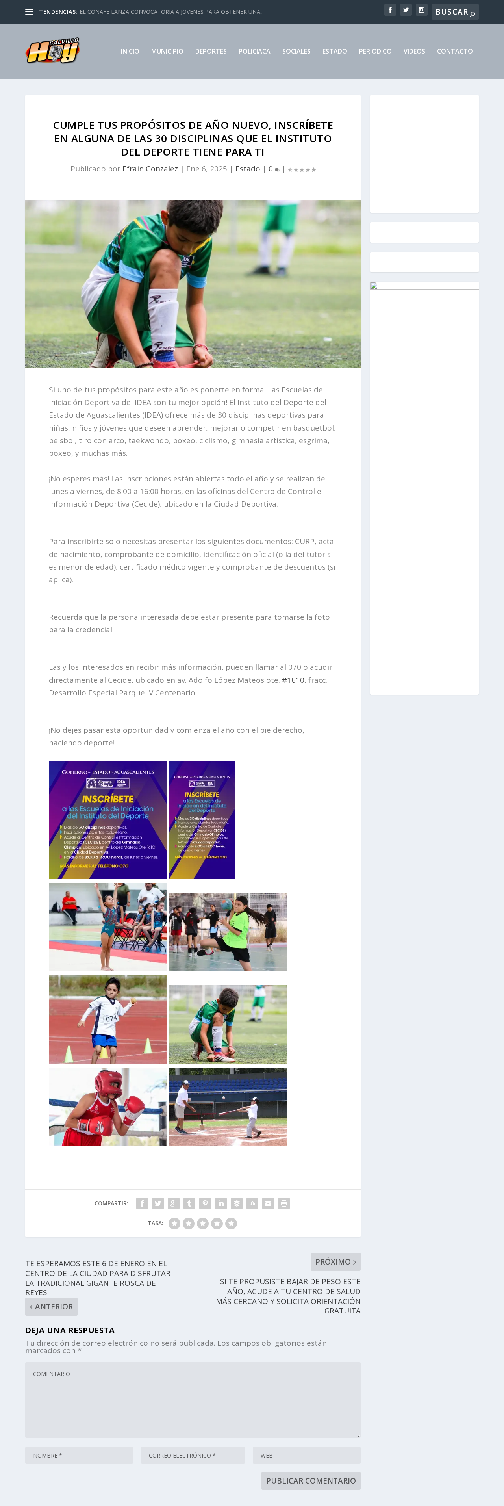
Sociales (296, 52)
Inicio (130, 52)
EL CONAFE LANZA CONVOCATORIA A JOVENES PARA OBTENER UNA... (172, 11)
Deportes (211, 52)
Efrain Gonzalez (150, 168)
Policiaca (255, 52)
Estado (334, 52)
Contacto (455, 52)
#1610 (293, 680)
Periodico (375, 52)
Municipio (167, 52)
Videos (414, 52)
